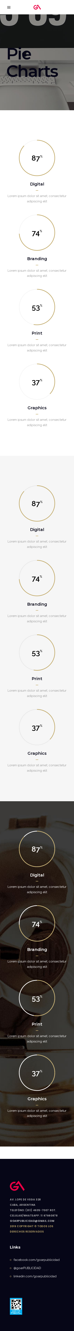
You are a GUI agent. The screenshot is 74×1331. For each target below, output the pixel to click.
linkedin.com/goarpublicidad (35, 1276)
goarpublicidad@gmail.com (32, 1221)
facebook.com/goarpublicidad (37, 1260)
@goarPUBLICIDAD (27, 1268)
